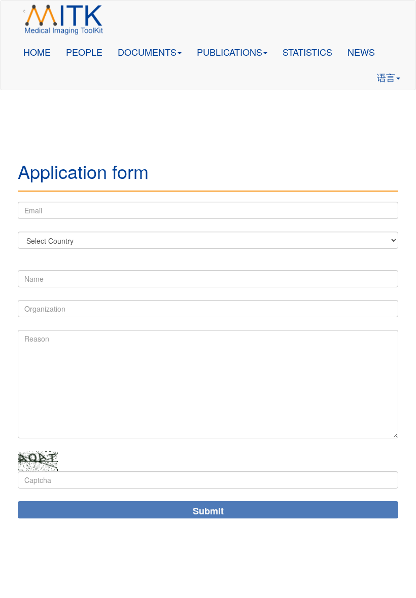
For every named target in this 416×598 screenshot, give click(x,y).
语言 (386, 77)
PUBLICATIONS (229, 51)
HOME (37, 51)
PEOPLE (84, 51)
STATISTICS (307, 51)
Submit (208, 510)
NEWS (361, 51)
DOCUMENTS (147, 51)
